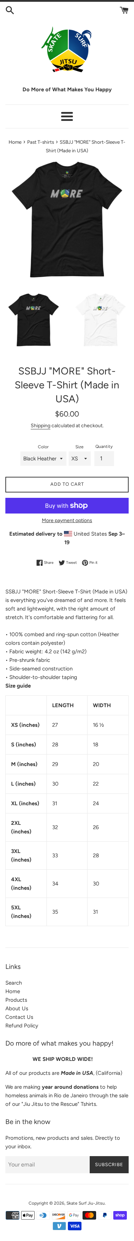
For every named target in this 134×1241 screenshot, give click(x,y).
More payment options (67, 520)
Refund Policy (21, 1025)
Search (13, 983)
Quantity (104, 446)
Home (12, 991)
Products (16, 1000)
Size (79, 446)
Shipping (40, 425)
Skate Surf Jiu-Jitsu (85, 1203)
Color (43, 446)
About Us (16, 1008)
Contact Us (19, 1017)
